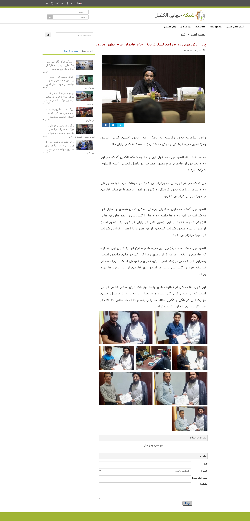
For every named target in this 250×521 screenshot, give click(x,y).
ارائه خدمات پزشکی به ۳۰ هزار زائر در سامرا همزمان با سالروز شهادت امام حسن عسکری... (69, 147)
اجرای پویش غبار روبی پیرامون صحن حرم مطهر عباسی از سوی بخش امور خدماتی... (70, 82)
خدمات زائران (200, 26)
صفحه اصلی (197, 34)
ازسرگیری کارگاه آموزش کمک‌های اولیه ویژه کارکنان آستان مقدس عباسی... (59, 65)
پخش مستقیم (170, 26)
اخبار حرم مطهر (215, 26)
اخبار (183, 34)
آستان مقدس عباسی (234, 26)
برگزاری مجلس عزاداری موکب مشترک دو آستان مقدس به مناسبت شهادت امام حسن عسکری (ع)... (71, 130)
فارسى (75, 3)
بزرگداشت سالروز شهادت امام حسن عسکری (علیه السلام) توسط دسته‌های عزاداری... (70, 114)
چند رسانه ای (185, 26)
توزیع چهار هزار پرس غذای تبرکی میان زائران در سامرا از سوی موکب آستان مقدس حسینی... (69, 98)
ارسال (187, 503)
